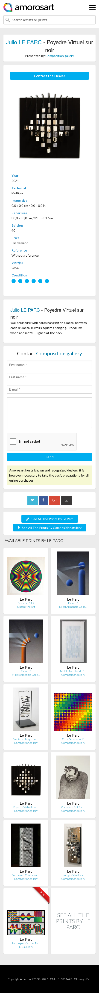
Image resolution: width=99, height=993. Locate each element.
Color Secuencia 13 (73, 739)
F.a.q (88, 979)
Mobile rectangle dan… (26, 739)
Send (50, 457)
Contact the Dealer (49, 76)
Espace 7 (26, 671)
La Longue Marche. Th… (26, 943)
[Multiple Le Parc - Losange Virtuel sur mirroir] (73, 846)
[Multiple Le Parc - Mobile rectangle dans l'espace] (26, 710)
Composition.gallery (59, 56)
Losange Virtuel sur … (73, 875)
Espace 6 (73, 603)
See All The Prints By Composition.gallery (52, 528)
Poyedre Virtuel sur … (25, 807)
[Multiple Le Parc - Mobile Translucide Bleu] (73, 642)
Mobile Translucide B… (73, 671)
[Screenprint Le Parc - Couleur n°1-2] (26, 574)
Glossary (79, 979)
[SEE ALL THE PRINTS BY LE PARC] (73, 949)
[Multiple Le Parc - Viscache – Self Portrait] (73, 778)
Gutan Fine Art (26, 606)
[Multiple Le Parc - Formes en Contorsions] (26, 846)
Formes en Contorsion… (26, 875)
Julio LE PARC (24, 42)
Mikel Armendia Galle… (73, 606)
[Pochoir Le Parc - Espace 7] (26, 642)
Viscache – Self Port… (73, 807)
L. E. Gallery (26, 947)
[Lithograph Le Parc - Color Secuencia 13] (73, 710)
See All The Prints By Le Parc (52, 519)
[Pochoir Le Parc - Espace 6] (73, 574)
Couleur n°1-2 (26, 603)
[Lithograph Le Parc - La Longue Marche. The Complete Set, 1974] (26, 914)
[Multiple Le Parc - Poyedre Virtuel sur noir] (26, 778)
